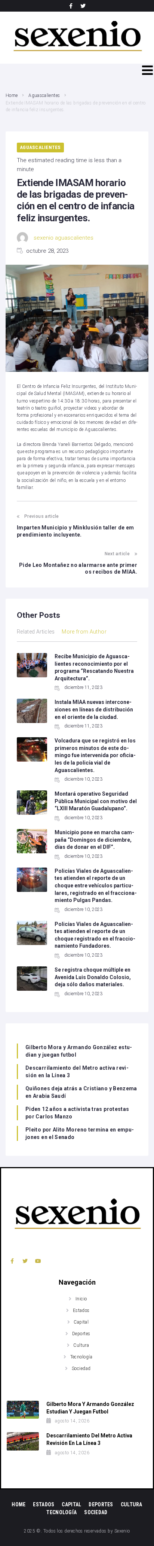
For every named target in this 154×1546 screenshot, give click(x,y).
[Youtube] (38, 1260)
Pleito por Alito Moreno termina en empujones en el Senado (79, 1133)
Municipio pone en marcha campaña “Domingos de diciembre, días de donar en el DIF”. (94, 839)
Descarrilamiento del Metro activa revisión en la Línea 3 (77, 1071)
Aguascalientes (44, 95)
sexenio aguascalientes (63, 237)
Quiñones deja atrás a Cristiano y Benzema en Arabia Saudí (81, 1092)
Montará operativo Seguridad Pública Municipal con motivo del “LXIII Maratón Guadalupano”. (96, 801)
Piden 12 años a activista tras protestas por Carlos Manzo (77, 1113)
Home (12, 95)
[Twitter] (83, 6)
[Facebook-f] (71, 6)
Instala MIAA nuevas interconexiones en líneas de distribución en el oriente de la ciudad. (94, 709)
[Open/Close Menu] (147, 70)
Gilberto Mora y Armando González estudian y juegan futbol (78, 1051)
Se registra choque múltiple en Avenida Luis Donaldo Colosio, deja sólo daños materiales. (93, 977)
